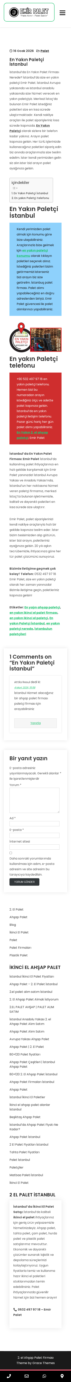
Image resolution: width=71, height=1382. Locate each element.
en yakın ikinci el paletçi (28, 618)
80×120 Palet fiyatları (24, 1054)
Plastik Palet (18, 955)
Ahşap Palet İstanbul (24, 1137)
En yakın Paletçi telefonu (31, 198)
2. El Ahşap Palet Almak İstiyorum (34, 999)
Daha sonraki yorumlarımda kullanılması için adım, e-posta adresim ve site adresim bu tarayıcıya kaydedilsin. (31, 866)
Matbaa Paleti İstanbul (26, 1175)
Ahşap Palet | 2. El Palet (26, 1047)
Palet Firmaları (20, 947)
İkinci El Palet (19, 932)
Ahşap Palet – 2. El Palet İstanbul (33, 984)
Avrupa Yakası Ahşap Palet (29, 1039)
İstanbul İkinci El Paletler (27, 1097)
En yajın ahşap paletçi (42, 607)
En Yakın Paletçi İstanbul (31, 193)
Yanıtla (35, 723)
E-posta (16, 830)
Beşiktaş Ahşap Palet (25, 1117)
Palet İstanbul (19, 1160)
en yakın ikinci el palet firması (33, 613)
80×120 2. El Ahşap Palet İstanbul (33, 1074)
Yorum (15, 785)
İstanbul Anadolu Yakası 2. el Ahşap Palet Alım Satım (30, 1021)
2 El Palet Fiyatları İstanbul (28, 1144)
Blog (12, 925)
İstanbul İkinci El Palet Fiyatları (31, 976)
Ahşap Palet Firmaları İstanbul (31, 1082)
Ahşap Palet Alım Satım (26, 1031)
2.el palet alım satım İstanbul (30, 992)
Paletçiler (16, 1167)
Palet (45, 51)
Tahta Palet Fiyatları (24, 1152)
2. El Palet (16, 909)
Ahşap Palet (18, 917)
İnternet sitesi (19, 841)
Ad (12, 818)
